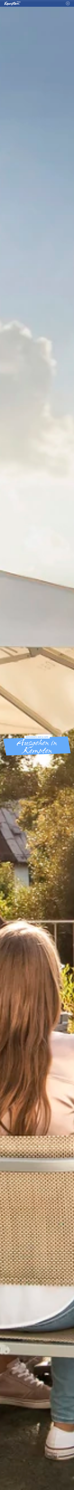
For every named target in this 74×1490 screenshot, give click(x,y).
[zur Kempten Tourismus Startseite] (12, 3)
